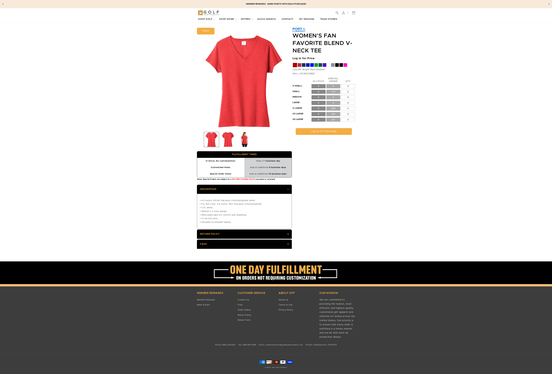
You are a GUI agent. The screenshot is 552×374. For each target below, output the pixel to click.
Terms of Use (285, 305)
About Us (283, 300)
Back (206, 31)
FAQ (240, 305)
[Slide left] (200, 139)
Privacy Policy (286, 310)
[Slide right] (288, 139)
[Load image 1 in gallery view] (211, 139)
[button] (205, 19)
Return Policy (210, 234)
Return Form (244, 320)
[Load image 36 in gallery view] (244, 139)
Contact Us (243, 300)
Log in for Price (304, 58)
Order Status (244, 310)
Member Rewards (206, 300)
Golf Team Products (279, 367)
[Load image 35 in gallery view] (227, 139)
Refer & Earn (203, 305)
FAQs (203, 244)
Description (208, 189)
